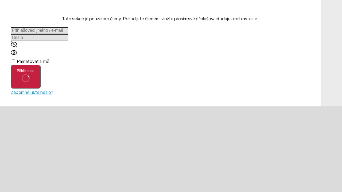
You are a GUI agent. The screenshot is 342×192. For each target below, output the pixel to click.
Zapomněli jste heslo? (32, 92)
